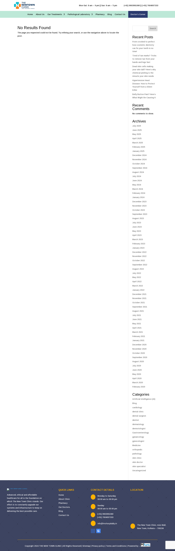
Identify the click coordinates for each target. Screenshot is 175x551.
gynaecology (138, 437)
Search (153, 28)
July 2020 (136, 366)
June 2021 (137, 319)
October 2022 (138, 260)
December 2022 (139, 252)
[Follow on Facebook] (93, 531)
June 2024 (137, 180)
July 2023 (136, 223)
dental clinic (138, 412)
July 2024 (136, 176)
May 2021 (136, 324)
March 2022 (137, 286)
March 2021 (137, 332)
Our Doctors (64, 507)
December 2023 (139, 201)
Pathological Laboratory (79, 14)
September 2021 (139, 307)
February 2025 (138, 147)
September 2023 (139, 214)
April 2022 (137, 281)
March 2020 (137, 382)
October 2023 (138, 210)
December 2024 (139, 155)
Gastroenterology (140, 433)
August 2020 (138, 361)
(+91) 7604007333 (105, 517)
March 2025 (137, 143)
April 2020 (137, 378)
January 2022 (138, 290)
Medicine (136, 445)
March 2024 (137, 189)
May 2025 (136, 134)
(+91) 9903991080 (105, 514)
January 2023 (138, 248)
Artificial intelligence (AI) (143, 399)
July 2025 (136, 126)
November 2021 (139, 298)
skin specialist (139, 466)
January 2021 (138, 340)
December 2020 (139, 345)
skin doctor (137, 462)
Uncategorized (139, 470)
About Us (40, 14)
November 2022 (139, 256)
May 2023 (136, 231)
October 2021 (138, 302)
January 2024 (138, 197)
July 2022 (136, 273)
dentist (135, 420)
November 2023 (139, 206)
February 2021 (138, 336)
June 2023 (137, 227)
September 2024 (139, 168)
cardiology (137, 407)
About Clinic (64, 499)
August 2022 (138, 269)
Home (30, 14)
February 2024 (138, 193)
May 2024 (136, 185)
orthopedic (137, 450)
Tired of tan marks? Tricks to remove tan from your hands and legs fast (144, 59)
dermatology (138, 424)
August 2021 (138, 311)
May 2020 (136, 374)
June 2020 (137, 370)
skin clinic (137, 458)
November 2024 (139, 159)
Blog (109, 14)
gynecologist (138, 441)
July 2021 (136, 315)
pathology (137, 454)
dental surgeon (139, 416)
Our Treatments (54, 14)
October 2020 (138, 353)
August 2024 (138, 172)
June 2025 (137, 130)
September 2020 (139, 357)
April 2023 (137, 235)
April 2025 (137, 138)
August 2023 (138, 218)
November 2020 (139, 349)
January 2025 (138, 151)
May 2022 (136, 277)
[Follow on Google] (98, 531)
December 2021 (139, 294)
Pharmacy (100, 14)
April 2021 (137, 328)
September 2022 (139, 265)
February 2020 (138, 387)
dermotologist (138, 428)
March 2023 (137, 239)
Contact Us (120, 14)
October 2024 (138, 164)
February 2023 (138, 244)
